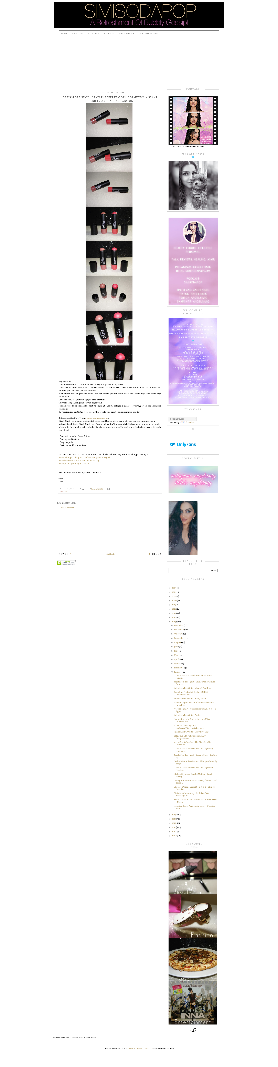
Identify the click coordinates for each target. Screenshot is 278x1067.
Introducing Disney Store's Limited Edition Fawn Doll (194, 703)
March (177, 663)
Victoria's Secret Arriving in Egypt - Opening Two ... (194, 807)
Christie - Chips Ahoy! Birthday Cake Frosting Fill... (191, 794)
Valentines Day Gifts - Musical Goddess (192, 688)
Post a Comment (67, 508)
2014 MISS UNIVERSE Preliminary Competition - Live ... (190, 737)
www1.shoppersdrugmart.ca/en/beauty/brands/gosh (84, 457)
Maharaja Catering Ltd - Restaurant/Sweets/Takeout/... (189, 726)
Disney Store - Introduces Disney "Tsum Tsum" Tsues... (195, 781)
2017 (174, 613)
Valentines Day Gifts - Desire (187, 715)
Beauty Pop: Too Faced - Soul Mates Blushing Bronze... (194, 683)
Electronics (126, 33)
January (178, 672)
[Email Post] (108, 489)
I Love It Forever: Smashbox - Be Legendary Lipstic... (193, 769)
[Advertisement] (139, 60)
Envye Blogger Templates (140, 1048)
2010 (174, 831)
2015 (174, 621)
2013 (174, 819)
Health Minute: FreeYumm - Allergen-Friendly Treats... (195, 762)
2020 (174, 600)
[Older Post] (155, 554)
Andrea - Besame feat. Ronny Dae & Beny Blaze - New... (195, 801)
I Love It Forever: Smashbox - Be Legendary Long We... (193, 750)
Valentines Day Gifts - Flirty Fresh (190, 698)
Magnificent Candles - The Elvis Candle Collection (192, 743)
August (177, 642)
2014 (174, 814)
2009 (174, 836)
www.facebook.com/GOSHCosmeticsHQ (78, 460)
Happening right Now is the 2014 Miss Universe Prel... (192, 720)
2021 (174, 596)
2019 (174, 605)
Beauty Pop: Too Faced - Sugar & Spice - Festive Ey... (195, 756)
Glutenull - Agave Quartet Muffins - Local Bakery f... (193, 775)
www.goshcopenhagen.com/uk (73, 463)
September (179, 638)
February (178, 668)
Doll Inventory (149, 33)
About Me (78, 33)
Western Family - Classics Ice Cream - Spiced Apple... (195, 710)
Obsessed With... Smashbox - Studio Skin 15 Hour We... (194, 788)
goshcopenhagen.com (96, 418)
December (179, 625)
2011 (174, 827)
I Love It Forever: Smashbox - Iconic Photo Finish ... (193, 676)
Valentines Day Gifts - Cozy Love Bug (191, 732)
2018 (174, 609)
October (178, 634)
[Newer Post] (65, 554)
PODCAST (109, 33)
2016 (174, 617)
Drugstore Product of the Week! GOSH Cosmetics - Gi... (191, 693)
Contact (93, 33)
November (179, 629)
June (176, 651)
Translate (190, 422)
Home (64, 33)
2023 (174, 588)
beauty (67, 491)
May (176, 655)
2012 (174, 823)
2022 (174, 592)
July (176, 646)
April (177, 659)
